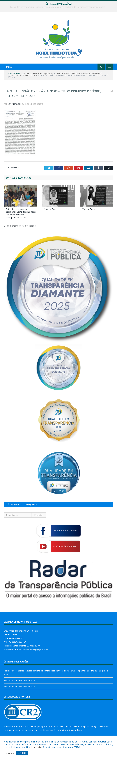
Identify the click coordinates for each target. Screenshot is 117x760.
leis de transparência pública (52, 730)
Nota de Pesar (58, 7)
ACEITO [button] (22, 752)
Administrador (14, 104)
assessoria (75, 726)
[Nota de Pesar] (58, 195)
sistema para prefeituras (41, 726)
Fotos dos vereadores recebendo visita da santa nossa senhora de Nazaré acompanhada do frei (21, 213)
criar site (22, 726)
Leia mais (36, 747)
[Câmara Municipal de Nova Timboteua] (58, 38)
